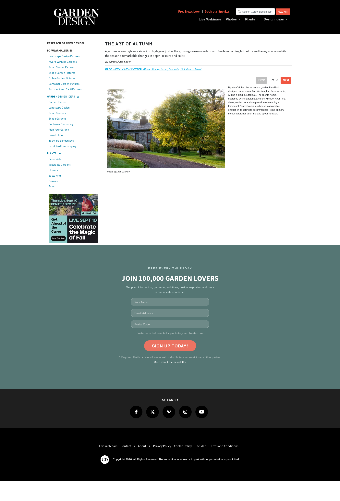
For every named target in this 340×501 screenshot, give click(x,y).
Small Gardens (57, 113)
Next (286, 80)
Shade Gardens (57, 118)
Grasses (53, 181)
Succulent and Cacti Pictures (65, 89)
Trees (52, 186)
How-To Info (56, 135)
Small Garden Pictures (62, 67)
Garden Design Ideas (61, 96)
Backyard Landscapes (61, 140)
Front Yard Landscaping (62, 146)
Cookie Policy (183, 446)
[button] (233, 19)
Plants (51, 153)
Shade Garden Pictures (62, 73)
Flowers (53, 170)
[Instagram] (185, 412)
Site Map (200, 446)
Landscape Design (59, 107)
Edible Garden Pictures (62, 78)
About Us (144, 446)
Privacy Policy (162, 446)
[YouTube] (201, 412)
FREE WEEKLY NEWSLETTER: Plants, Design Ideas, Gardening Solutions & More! (153, 69)
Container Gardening (61, 124)
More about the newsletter (170, 362)
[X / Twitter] (152, 412)
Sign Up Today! (170, 346)
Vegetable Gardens (60, 164)
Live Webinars (108, 446)
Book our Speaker (217, 11)
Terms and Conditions (223, 446)
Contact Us (128, 446)
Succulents (55, 175)
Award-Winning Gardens (63, 62)
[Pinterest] (169, 412)
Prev (261, 80)
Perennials (55, 159)
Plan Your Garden (59, 129)
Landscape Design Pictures (64, 56)
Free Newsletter (189, 11)
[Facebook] (136, 412)
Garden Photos (57, 102)
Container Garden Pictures (64, 84)
